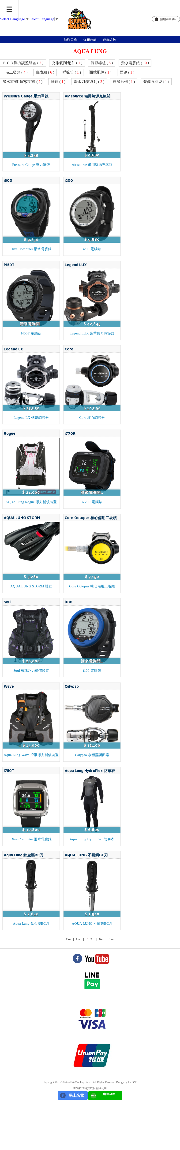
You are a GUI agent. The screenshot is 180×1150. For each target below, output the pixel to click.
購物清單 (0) (168, 19)
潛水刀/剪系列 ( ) (89, 82)
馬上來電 (76, 1095)
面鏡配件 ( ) (100, 72)
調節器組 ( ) (102, 63)
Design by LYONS (127, 1082)
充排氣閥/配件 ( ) (67, 63)
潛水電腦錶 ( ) (135, 63)
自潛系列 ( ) (124, 82)
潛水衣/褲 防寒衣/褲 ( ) (22, 82)
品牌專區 (70, 39)
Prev (78, 939)
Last (111, 939)
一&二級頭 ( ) (15, 72)
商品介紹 (109, 39)
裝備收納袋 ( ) (156, 82)
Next (102, 939)
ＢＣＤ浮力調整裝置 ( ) (23, 63)
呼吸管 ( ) (72, 72)
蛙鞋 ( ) (58, 82)
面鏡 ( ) (127, 72)
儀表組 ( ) (45, 72)
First (68, 939)
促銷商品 (90, 39)
